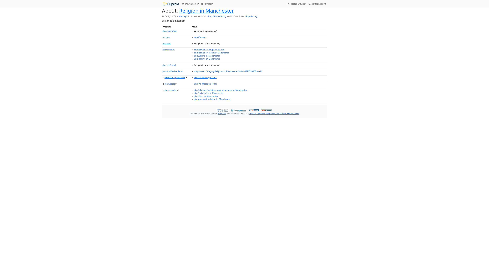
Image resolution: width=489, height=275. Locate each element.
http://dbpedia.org (217, 16)
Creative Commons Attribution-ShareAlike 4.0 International (274, 113)
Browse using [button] (191, 3)
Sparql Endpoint (318, 3)
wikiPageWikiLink (175, 77)
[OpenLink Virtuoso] (222, 110)
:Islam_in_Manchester (206, 96)
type (166, 37)
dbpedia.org (251, 16)
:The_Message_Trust (205, 77)
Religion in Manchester (206, 10)
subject (170, 83)
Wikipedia (222, 113)
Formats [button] (207, 3)
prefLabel (169, 65)
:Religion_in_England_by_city (209, 49)
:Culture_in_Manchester (207, 55)
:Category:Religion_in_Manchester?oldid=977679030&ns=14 (228, 71)
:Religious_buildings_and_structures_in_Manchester (220, 90)
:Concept (200, 37)
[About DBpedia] (170, 3)
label (166, 43)
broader (168, 49)
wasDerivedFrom (172, 71)
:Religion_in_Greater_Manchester (211, 52)
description (169, 31)
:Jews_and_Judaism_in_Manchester (212, 99)
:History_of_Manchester (207, 58)
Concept (183, 16)
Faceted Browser (297, 3)
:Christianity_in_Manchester (209, 93)
